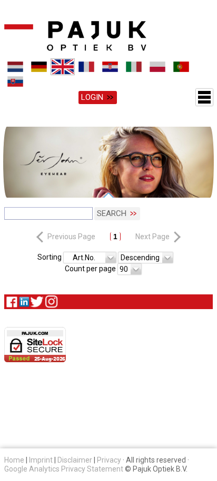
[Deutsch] (39, 67)
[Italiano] (134, 67)
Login (92, 97)
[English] (63, 66)
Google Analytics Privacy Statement (63, 469)
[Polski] (157, 67)
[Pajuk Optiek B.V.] (75, 36)
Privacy (109, 460)
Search (111, 213)
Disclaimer (74, 460)
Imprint (41, 460)
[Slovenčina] (15, 81)
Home (14, 460)
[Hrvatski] (110, 67)
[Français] (86, 67)
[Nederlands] (15, 67)
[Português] (181, 67)
